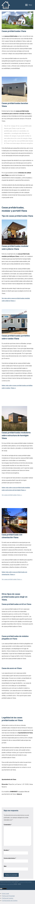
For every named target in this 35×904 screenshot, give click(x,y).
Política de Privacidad (8, 896)
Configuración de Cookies (9, 900)
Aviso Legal (5, 893)
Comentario (8, 824)
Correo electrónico (10, 858)
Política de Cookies (7, 898)
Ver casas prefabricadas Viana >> (12, 495)
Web (5, 866)
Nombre (6, 850)
